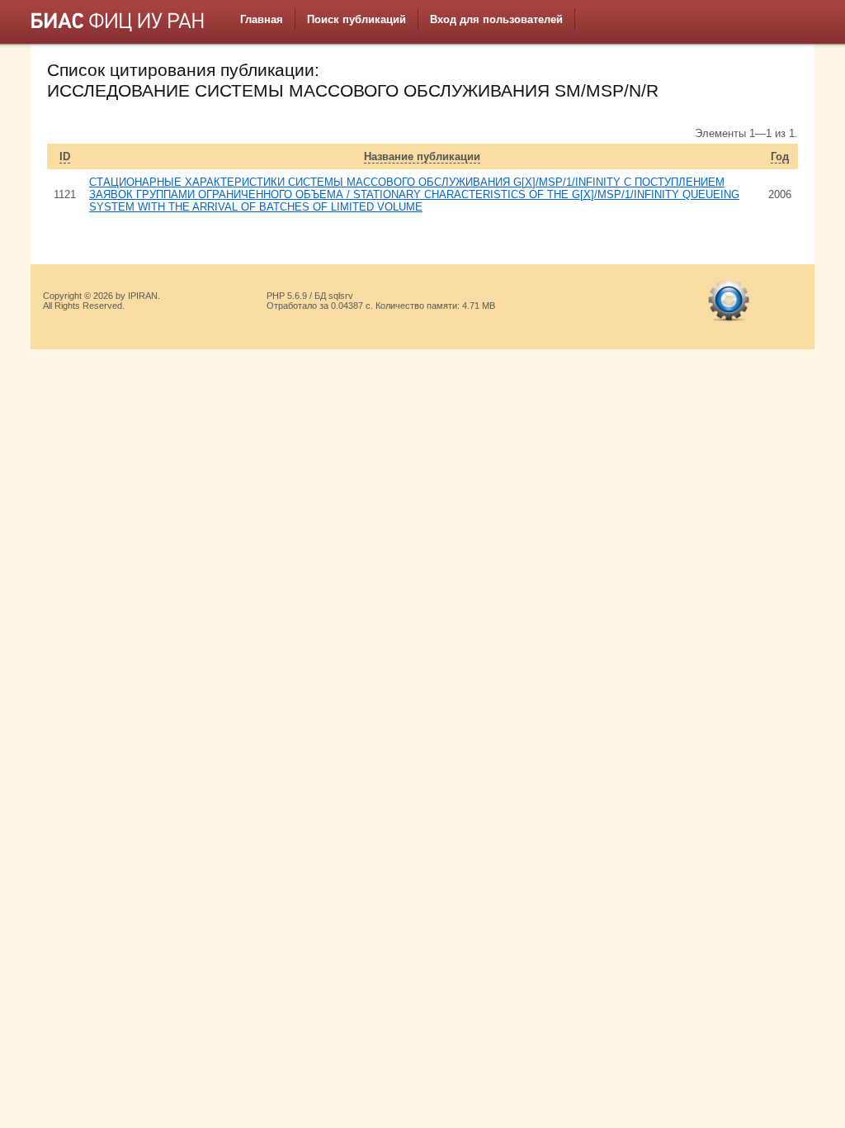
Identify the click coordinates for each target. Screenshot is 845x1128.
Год (780, 156)
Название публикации (422, 156)
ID (64, 156)
